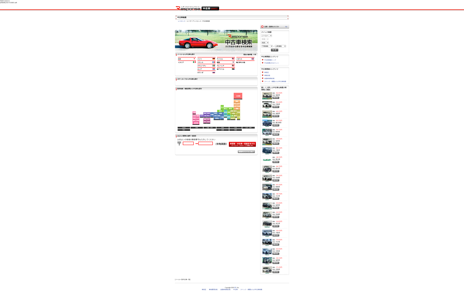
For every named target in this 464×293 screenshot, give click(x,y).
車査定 (266, 72)
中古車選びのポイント (271, 63)
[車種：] (265, 39)
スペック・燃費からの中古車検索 (275, 81)
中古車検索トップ (270, 60)
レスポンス (181, 21)
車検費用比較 (213, 289)
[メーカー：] (266, 36)
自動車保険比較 (269, 78)
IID (235, 287)
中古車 (235, 289)
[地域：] (265, 43)
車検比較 (267, 75)
